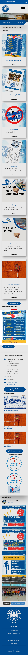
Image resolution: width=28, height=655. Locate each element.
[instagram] (26, 2)
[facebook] (23, 2)
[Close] (25, 312)
